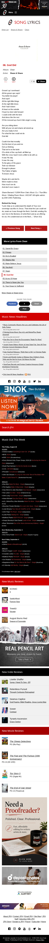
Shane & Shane (17, 30)
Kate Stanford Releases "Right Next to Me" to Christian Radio (24, 352)
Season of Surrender (18, 621)
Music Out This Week (13, 439)
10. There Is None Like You (13, 282)
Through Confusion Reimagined (22, 692)
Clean (27, 30)
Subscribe (36, 922)
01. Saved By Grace (10, 248)
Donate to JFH (18, 922)
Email (37, 304)
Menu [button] (11, 12)
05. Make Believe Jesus (12, 263)
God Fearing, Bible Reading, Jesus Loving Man (28, 702)
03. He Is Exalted (9, 256)
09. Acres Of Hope (10, 279)
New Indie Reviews (12, 672)
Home (43, 922)
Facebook (12, 304)
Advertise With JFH (26, 919)
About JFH (7, 916)
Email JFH (28, 916)
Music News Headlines (14, 316)
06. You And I (8, 267)
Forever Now (15, 602)
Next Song (36, 228)
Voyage (13, 611)
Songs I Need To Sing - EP (20, 682)
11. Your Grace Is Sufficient (13, 286)
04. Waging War (9, 260)
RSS (29, 374)
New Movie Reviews (13, 730)
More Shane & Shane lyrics (12, 293)
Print (24, 309)
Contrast (13, 712)
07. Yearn (6, 271)
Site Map (37, 916)
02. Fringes (7, 252)
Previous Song (13, 228)
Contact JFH (18, 916)
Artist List (5, 30)
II (10, 592)
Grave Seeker (15, 722)
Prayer (27, 922)
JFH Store (7, 922)
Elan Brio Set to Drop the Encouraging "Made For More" (22, 339)
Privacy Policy (40, 940)
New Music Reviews (13, 581)
